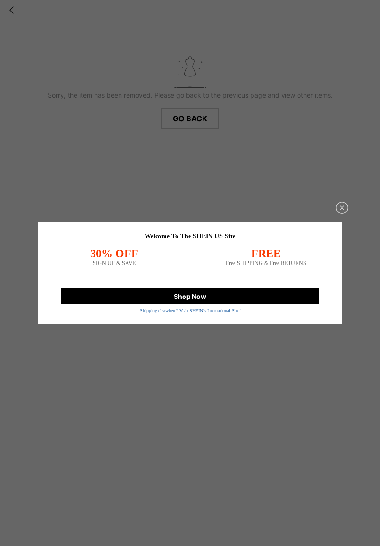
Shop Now (190, 296)
